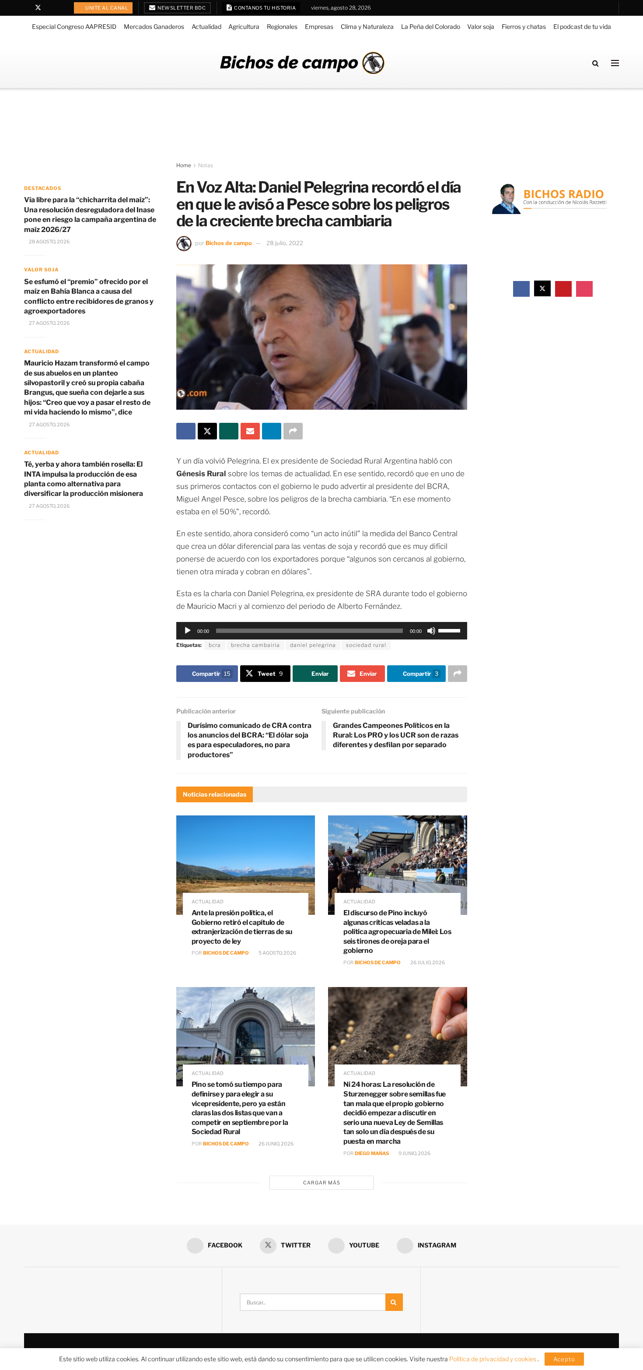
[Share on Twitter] (207, 431)
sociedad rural (366, 645)
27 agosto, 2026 (49, 323)
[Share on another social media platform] (293, 431)
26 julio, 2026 (427, 962)
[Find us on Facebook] (26, 8)
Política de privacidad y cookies (493, 1359)
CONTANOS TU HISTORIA (264, 8)
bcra (215, 645)
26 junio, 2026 (276, 1144)
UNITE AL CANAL (106, 8)
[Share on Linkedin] (271, 431)
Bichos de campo (229, 242)
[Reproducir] (187, 630)
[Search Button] (595, 63)
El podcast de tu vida (582, 26)
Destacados (42, 188)
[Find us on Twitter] (38, 8)
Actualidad (206, 26)
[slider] (450, 630)
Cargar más (321, 1183)
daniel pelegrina (313, 645)
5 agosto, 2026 (277, 953)
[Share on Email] (250, 431)
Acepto (564, 1359)
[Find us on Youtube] (49, 8)
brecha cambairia (255, 645)
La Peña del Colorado (430, 26)
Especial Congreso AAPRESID (74, 26)
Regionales (282, 26)
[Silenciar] (431, 630)
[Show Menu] (615, 63)
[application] (321, 630)
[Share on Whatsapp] (228, 431)
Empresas (319, 26)
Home (183, 165)
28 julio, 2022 (284, 242)
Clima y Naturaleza (367, 26)
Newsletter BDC (181, 8)
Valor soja (480, 26)
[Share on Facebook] (186, 431)
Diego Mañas (372, 1153)
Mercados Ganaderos (154, 26)
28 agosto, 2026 (49, 242)
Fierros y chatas (524, 26)
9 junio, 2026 (414, 1153)
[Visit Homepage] (302, 62)
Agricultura (243, 26)
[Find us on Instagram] (60, 8)
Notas (205, 165)
